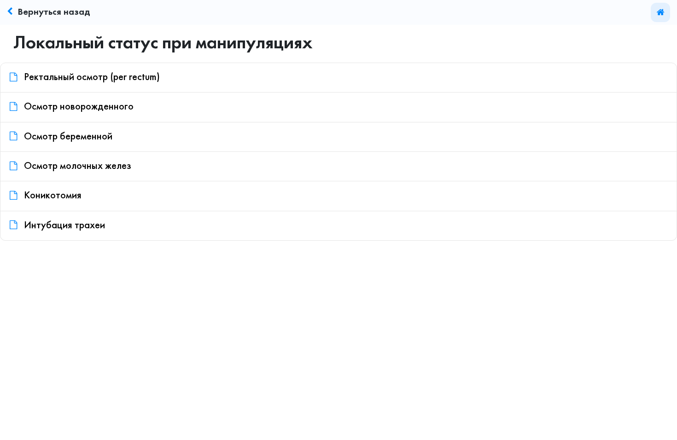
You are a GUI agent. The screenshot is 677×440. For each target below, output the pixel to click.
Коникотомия (52, 196)
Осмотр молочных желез (76, 166)
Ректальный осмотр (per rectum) (91, 77)
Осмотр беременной (67, 137)
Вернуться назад (54, 12)
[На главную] (660, 12)
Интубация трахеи (63, 226)
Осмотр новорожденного (78, 107)
